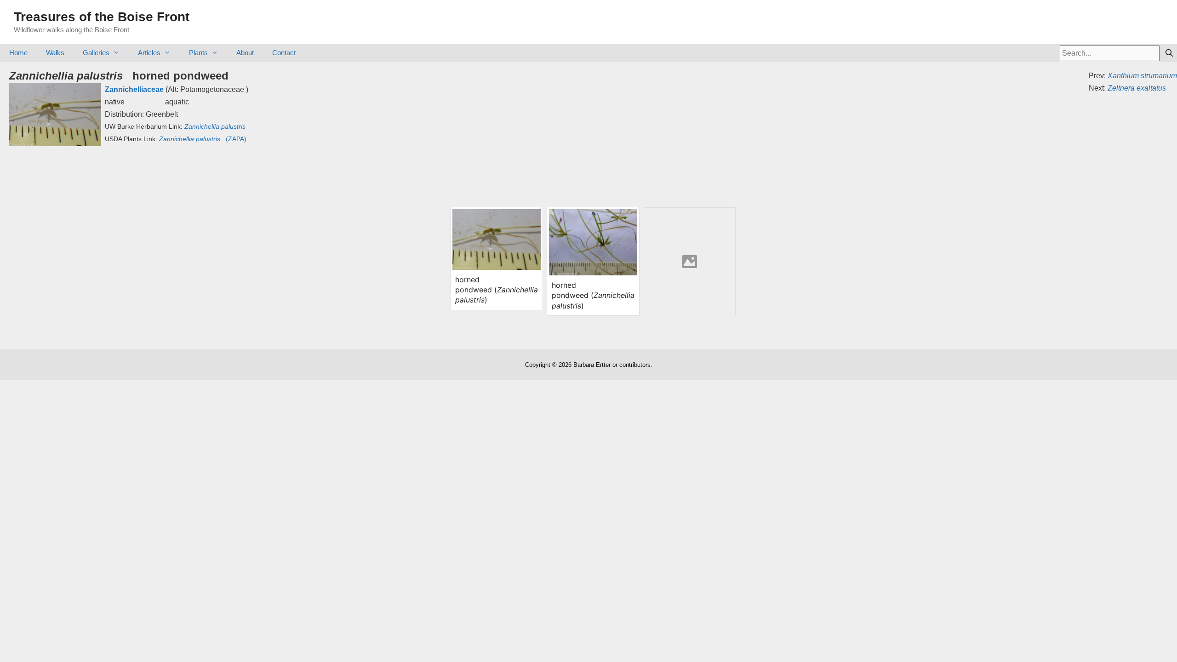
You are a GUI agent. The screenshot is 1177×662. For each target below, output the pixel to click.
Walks (55, 53)
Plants (198, 53)
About (245, 53)
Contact (284, 53)
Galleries (96, 53)
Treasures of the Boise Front (101, 17)
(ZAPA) (202, 139)
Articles (149, 53)
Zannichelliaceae (134, 89)
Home (18, 53)
